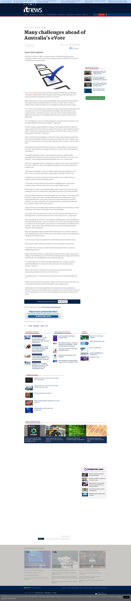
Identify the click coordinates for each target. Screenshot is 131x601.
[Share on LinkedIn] (70, 45)
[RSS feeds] (36, 4)
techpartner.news (39, 592)
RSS (106, 587)
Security (44, 27)
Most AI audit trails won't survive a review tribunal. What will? (57, 538)
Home (25, 27)
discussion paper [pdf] (33, 93)
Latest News (5, 1)
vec (46, 325)
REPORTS (61, 14)
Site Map (103, 587)
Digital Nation (48, 592)
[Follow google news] (74, 48)
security (42, 325)
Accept (126, 597)
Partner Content (32, 332)
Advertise (90, 587)
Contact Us (64, 587)
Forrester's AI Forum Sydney (96, 337)
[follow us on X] (26, 4)
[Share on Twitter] (65, 45)
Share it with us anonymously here (51, 307)
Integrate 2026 (94, 357)
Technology (37, 27)
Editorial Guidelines (75, 587)
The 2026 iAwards (95, 348)
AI (45, 14)
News (30, 27)
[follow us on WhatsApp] (33, 4)
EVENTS (84, 14)
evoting (30, 325)
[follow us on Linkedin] (24, 4)
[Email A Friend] (76, 45)
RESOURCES (70, 14)
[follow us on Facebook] (28, 4)
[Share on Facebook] (68, 45)
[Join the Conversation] (62, 45)
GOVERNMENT (33, 14)
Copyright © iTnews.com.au (29, 321)
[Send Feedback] (73, 45)
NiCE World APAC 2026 (97, 342)
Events (84, 332)
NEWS (25, 14)
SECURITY (41, 14)
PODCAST (78, 14)
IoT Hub (54, 592)
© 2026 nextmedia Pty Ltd (35, 587)
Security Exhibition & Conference (96, 354)
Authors (81, 587)
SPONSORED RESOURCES (62, 332)
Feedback (86, 587)
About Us (69, 587)
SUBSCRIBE (101, 14)
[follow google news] (30, 4)
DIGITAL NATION (51, 14)
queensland (36, 325)
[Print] (79, 45)
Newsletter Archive (97, 587)
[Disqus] (51, 464)
